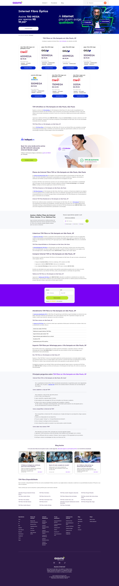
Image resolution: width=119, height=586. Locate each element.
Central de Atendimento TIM (40, 314)
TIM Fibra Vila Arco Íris (44, 496)
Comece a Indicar (29, 160)
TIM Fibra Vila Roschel (86, 499)
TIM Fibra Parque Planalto (87, 492)
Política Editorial (93, 521)
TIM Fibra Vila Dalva (44, 492)
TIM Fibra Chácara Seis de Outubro (68, 496)
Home (19, 35)
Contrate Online (28, 28)
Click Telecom (21, 529)
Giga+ (19, 540)
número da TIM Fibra (39, 323)
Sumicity (20, 527)
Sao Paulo (26, 35)
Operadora (80, 521)
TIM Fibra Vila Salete (65, 505)
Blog (62, 3)
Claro (19, 538)
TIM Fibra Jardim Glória (24, 496)
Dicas (79, 527)
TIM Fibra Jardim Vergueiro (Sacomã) (69, 492)
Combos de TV (57, 527)
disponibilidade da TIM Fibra (40, 247)
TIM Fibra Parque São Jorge (87, 501)
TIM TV (55, 529)
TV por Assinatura (56, 517)
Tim (19, 521)
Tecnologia (80, 519)
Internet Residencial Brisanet (44, 543)
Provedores (54, 3)
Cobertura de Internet (69, 517)
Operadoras (21, 516)
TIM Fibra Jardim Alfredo (45, 505)
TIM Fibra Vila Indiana (23, 499)
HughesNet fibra (33, 526)
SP (23, 35)
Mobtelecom (20, 533)
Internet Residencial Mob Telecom (45, 527)
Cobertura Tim (69, 530)
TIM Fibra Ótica (39, 127)
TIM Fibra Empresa (38, 191)
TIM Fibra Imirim (43, 501)
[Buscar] (105, 3)
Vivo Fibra (32, 530)
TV (78, 523)
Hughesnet (20, 535)
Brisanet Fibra (33, 524)
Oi (18, 523)
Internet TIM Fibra (69, 526)
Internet (44, 3)
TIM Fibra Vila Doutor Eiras (45, 499)
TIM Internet (76, 202)
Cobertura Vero (69, 520)
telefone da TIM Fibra (44, 277)
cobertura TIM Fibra (38, 236)
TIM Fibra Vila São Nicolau (24, 501)
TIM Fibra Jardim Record (24, 505)
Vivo (19, 519)
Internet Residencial (45, 517)
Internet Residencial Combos (44, 522)
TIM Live (32, 528)
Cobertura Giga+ (69, 528)
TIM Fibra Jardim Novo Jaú (66, 499)
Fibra (22, 35)
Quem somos (92, 519)
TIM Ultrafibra (46, 110)
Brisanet (20, 531)
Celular (79, 525)
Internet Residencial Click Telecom (45, 532)
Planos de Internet (32, 517)
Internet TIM (51, 384)
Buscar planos (57, 297)
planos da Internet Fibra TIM (41, 175)
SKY (19, 525)
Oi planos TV (56, 531)
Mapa (91, 516)
